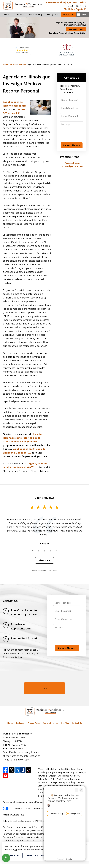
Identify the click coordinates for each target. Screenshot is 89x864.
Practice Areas (69, 157)
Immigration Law (74, 166)
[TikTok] (28, 770)
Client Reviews (44, 498)
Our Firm (20, 14)
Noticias (22, 64)
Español (13, 64)
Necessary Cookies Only (39, 855)
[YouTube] (5, 775)
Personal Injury (35, 14)
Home (6, 14)
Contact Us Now (76, 29)
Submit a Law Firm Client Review (44, 570)
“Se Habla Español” (75, 9)
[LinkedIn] (17, 770)
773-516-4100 (77, 6)
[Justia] (22, 770)
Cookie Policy (39, 808)
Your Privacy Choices (20, 808)
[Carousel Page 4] (50, 551)
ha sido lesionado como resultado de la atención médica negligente (22, 438)
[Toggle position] (76, 790)
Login (44, 688)
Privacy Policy (34, 723)
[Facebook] (5, 770)
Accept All (14, 855)
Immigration (52, 14)
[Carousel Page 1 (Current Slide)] (33, 551)
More (84, 14)
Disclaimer (20, 723)
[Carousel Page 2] (39, 551)
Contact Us (68, 14)
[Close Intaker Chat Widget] (81, 790)
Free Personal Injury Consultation (65, 2)
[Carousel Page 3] (44, 551)
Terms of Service (50, 723)
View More (44, 560)
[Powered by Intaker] (69, 859)
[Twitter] (11, 770)
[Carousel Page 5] (56, 551)
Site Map (65, 723)
